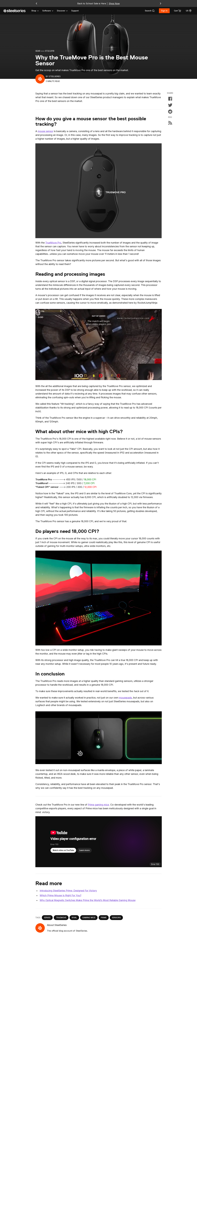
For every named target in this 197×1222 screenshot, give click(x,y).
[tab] (150, 10)
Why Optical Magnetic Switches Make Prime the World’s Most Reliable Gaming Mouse (87, 900)
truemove (61, 917)
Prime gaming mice (98, 804)
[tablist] (50, 10)
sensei (47, 917)
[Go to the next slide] (160, 3)
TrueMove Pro (53, 242)
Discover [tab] (61, 11)
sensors (116, 917)
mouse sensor (45, 131)
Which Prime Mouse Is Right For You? (60, 895)
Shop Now (114, 3)
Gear (37, 51)
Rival (74, 917)
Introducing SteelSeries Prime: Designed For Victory (68, 890)
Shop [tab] (33, 11)
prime (104, 917)
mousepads (125, 697)
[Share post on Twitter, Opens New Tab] (170, 105)
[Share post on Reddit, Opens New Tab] (170, 111)
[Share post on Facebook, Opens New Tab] (170, 99)
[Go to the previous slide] (36, 3)
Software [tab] (46, 11)
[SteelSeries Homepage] (16, 10)
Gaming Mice (88, 917)
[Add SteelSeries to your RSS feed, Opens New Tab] (170, 123)
